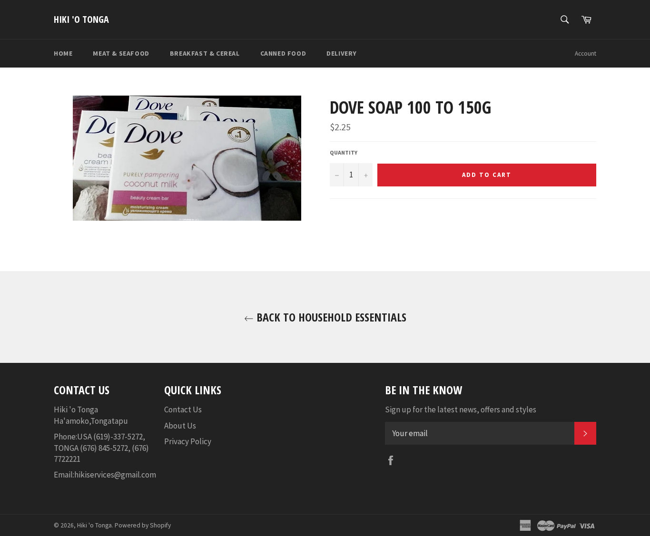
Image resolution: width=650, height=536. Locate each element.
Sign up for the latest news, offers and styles (460, 409)
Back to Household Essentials (330, 317)
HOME (63, 53)
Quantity (343, 152)
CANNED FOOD (283, 53)
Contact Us (183, 409)
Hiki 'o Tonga (81, 19)
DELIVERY (341, 53)
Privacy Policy (187, 441)
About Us (180, 425)
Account (585, 53)
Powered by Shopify (143, 525)
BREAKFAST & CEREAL (205, 53)
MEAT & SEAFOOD (121, 53)
